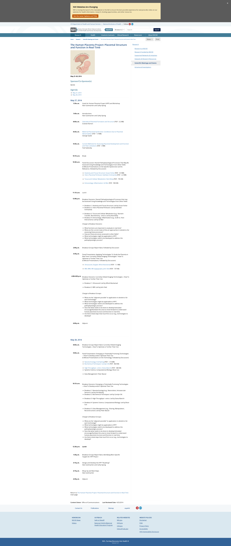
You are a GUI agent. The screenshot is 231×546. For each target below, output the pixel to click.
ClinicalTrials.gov (122, 529)
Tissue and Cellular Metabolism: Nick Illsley (98, 179)
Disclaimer (143, 520)
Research (135, 44)
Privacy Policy (144, 526)
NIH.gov (119, 520)
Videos (74, 523)
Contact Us (78, 508)
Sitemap (111, 508)
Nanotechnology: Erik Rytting (94, 362)
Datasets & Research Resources (145, 59)
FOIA (141, 523)
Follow (126, 24)
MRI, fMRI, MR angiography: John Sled (97, 269)
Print (157, 39)
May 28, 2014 (77, 95)
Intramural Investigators (143, 67)
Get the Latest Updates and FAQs (85, 16)
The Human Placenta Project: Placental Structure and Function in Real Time (102, 493)
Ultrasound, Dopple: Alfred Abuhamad (97, 265)
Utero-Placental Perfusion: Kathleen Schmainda (100, 175)
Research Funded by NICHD (144, 52)
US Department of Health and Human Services (85, 24)
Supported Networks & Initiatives (146, 55)
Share (149, 39)
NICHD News (76, 520)
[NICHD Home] (86, 30)
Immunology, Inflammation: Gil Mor (96, 183)
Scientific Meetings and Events (145, 63)
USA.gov (120, 526)
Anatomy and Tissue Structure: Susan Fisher (99, 173)
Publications (95, 508)
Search (157, 30)
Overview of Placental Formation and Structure (98, 122)
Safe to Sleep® (99, 520)
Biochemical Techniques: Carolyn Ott (96, 364)
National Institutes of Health (112, 24)
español (127, 508)
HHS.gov (120, 523)
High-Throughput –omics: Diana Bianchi (97, 368)
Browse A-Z (119, 30)
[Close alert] (227, 3)
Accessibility (144, 529)
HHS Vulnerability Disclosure (149, 532)
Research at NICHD (141, 49)
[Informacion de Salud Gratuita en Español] (108, 29)
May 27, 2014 (77, 93)
